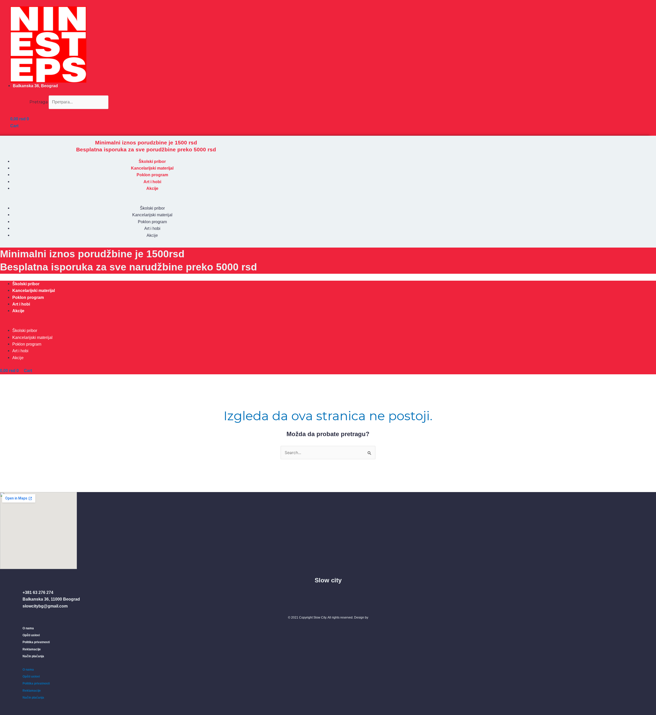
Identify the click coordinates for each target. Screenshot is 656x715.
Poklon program (152, 175)
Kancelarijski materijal (152, 168)
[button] (59, 112)
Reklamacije (32, 649)
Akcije (152, 188)
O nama (28, 628)
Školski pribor (152, 161)
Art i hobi (152, 182)
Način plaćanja (33, 656)
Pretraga (38, 102)
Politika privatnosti (36, 642)
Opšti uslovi (31, 635)
